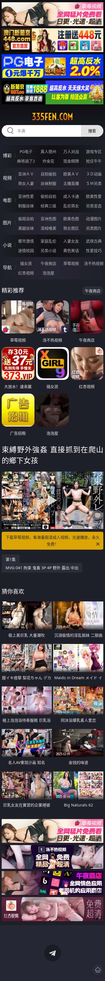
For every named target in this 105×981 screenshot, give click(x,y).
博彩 (7, 155)
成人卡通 (71, 196)
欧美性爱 (94, 196)
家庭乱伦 (48, 241)
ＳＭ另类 (94, 183)
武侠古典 (94, 241)
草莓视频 (71, 263)
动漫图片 (94, 218)
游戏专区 (94, 151)
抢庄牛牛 (94, 161)
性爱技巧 (94, 250)
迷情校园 (26, 250)
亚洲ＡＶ (26, 174)
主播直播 (71, 183)
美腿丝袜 (26, 228)
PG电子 (26, 151)
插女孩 (26, 263)
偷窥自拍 (26, 218)
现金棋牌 (71, 161)
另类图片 (94, 228)
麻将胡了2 (26, 161)
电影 (7, 200)
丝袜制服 (48, 183)
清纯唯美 (48, 228)
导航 (7, 267)
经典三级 (48, 205)
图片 (7, 223)
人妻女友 (71, 241)
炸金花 (48, 161)
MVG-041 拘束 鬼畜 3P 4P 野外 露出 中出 (42, 567)
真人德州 (48, 151)
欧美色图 (71, 218)
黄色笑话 (71, 250)
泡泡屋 (48, 273)
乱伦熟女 (71, 205)
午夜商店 (48, 263)
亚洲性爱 (26, 196)
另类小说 (48, 250)
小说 (7, 245)
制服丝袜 (26, 205)
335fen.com (52, 116)
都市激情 (26, 241)
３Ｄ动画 (94, 174)
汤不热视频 (94, 263)
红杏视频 (26, 273)
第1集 (11, 559)
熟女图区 (71, 228)
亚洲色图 (48, 218)
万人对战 (71, 151)
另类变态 (94, 205)
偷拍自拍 (48, 196)
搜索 (92, 130)
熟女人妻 (26, 183)
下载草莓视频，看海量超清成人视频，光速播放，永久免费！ (53, 541)
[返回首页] (97, 969)
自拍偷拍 (48, 174)
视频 (7, 178)
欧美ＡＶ (71, 174)
